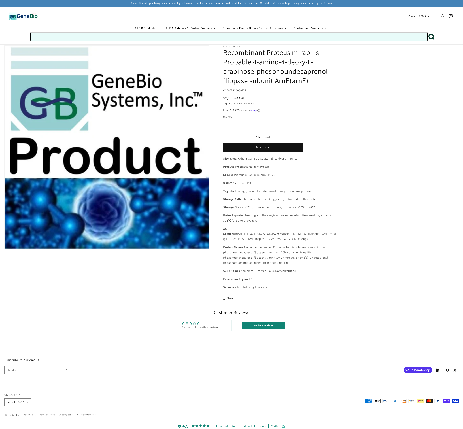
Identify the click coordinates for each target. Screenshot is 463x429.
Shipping (227, 103)
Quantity (227, 116)
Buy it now (263, 147)
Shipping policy (66, 414)
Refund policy (30, 414)
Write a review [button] (263, 325)
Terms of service (47, 414)
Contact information (87, 414)
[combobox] (229, 37)
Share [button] (230, 298)
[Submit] (431, 36)
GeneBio (16, 415)
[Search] (435, 16)
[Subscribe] (65, 370)
